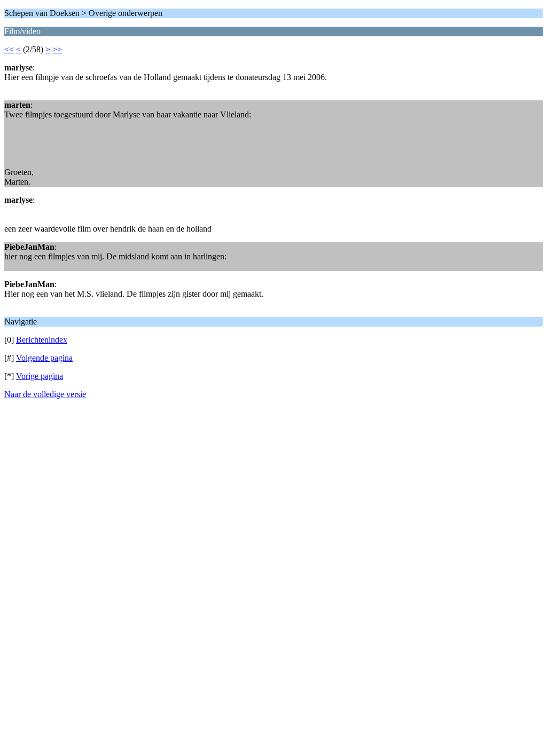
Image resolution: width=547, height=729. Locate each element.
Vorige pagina (39, 376)
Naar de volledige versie (45, 394)
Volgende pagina (44, 357)
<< (9, 49)
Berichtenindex (41, 339)
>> (57, 49)
